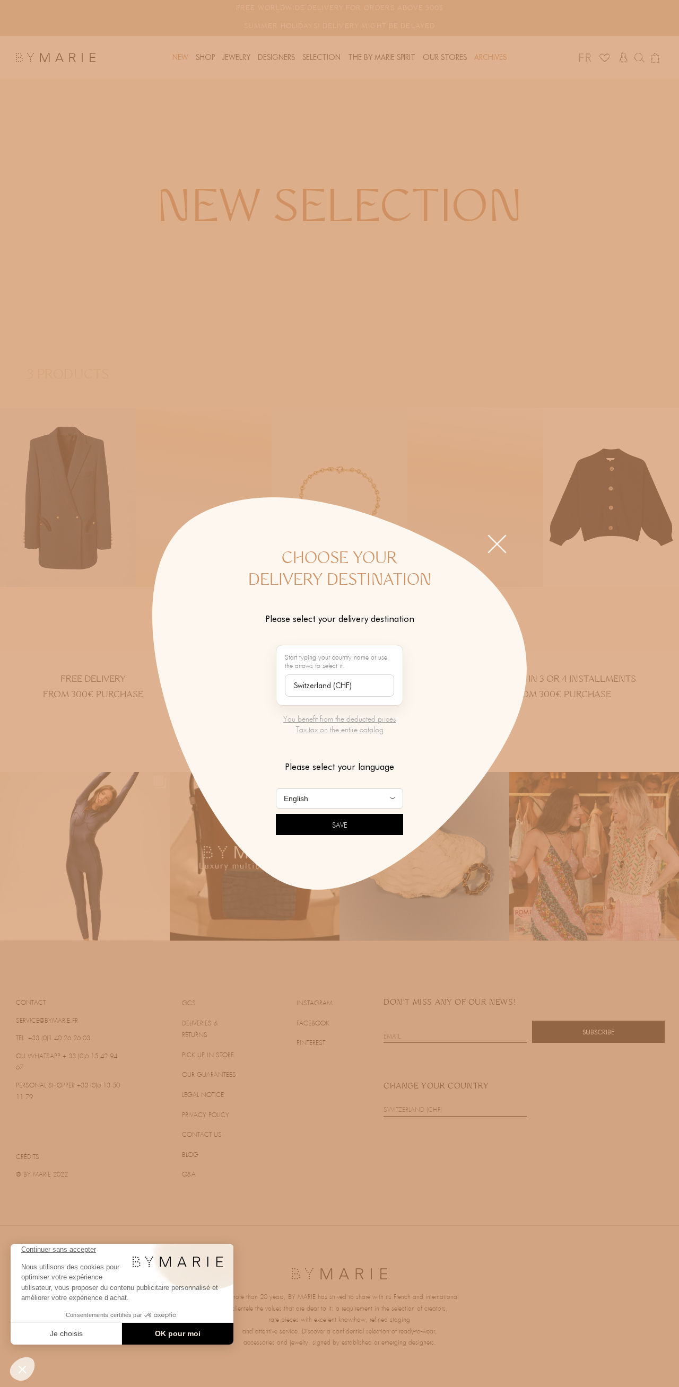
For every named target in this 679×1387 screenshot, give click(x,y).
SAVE (339, 826)
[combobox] (339, 685)
